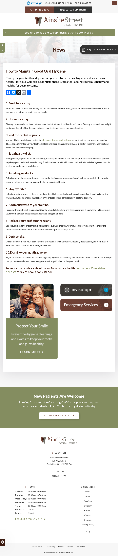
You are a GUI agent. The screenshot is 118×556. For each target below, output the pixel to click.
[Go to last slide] (5, 33)
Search (61, 547)
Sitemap (70, 547)
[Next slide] (113, 33)
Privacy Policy (88, 524)
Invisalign (88, 506)
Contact (88, 520)
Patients (88, 510)
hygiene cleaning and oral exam (57, 140)
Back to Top (80, 547)
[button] (99, 49)
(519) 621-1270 (41, 10)
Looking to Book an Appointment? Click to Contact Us (59, 33)
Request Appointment (73, 10)
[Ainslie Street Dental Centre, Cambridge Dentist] (59, 447)
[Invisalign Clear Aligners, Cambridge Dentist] (86, 290)
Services (88, 501)
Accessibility (50, 547)
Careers (87, 515)
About (88, 496)
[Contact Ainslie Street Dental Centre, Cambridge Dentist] (86, 305)
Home (88, 491)
